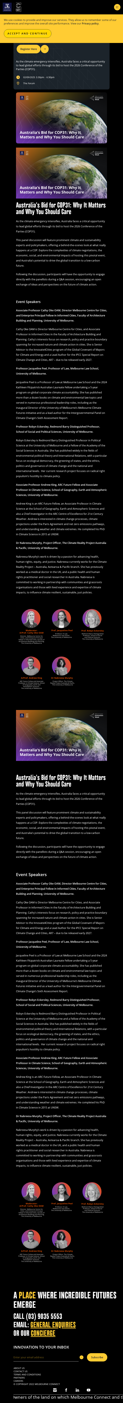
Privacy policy (90, 23)
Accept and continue (28, 33)
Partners (19, 1377)
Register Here (28, 49)
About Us (19, 1368)
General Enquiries (53, 1324)
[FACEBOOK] (66, 1390)
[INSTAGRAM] (55, 1390)
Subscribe (97, 1357)
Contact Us (21, 1371)
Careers (18, 1380)
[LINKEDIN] (77, 1390)
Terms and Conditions (27, 1374)
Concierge (43, 1333)
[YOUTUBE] (88, 1390)
